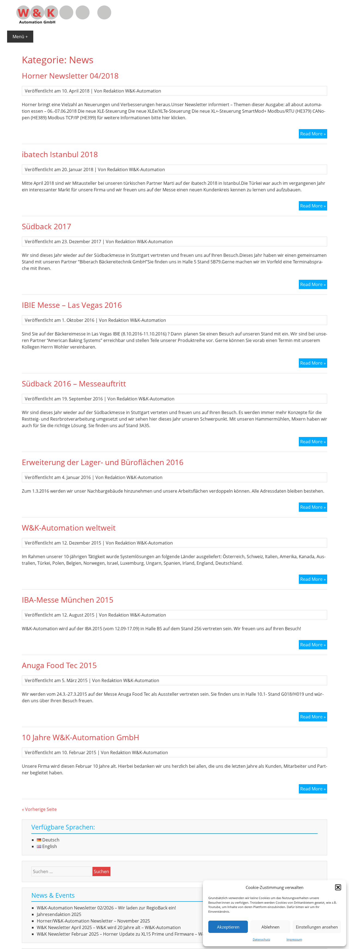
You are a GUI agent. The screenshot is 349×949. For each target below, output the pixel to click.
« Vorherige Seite (39, 809)
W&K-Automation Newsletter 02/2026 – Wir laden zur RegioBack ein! (106, 908)
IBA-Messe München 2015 (67, 599)
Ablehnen (270, 927)
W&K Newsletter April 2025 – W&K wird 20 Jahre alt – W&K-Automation (109, 927)
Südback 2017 (46, 226)
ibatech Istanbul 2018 (60, 154)
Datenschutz (261, 939)
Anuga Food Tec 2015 (59, 665)
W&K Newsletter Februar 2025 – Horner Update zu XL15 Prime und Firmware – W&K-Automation (135, 934)
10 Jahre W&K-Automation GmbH (80, 737)
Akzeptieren (228, 927)
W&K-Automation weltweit (69, 527)
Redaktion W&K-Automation (132, 91)
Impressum (294, 939)
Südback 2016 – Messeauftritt (74, 383)
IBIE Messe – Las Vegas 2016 (72, 305)
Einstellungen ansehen (317, 927)
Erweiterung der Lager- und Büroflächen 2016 (102, 462)
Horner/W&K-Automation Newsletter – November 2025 (93, 921)
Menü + (20, 37)
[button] (338, 887)
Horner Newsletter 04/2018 (70, 75)
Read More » (313, 134)
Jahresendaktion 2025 (59, 914)
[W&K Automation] (63, 22)
